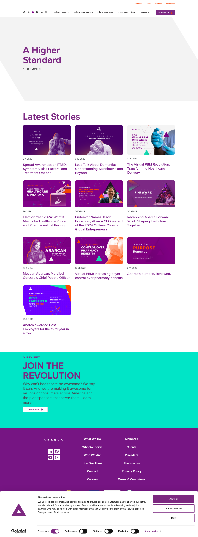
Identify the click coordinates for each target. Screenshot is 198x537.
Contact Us (33, 409)
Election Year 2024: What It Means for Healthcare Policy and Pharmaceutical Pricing (44, 221)
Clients (148, 4)
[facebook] (57, 451)
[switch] (83, 531)
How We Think (92, 463)
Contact (92, 471)
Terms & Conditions (131, 479)
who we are (105, 12)
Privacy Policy (131, 471)
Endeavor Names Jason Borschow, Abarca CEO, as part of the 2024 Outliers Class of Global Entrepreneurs (99, 223)
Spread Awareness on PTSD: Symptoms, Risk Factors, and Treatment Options (45, 169)
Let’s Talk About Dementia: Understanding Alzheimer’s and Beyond (99, 169)
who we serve (83, 12)
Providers (158, 4)
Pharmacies (170, 4)
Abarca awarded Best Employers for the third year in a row (46, 329)
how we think (126, 12)
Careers (92, 479)
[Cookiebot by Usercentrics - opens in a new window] (18, 531)
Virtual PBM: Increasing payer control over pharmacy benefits (99, 276)
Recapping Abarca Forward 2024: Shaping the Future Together (148, 221)
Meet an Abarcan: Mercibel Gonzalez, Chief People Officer (46, 276)
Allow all (173, 499)
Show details (151, 531)
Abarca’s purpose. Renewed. (149, 274)
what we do (62, 12)
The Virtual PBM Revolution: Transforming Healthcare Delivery (148, 168)
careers (144, 12)
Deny (173, 518)
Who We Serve (92, 447)
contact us (163, 12)
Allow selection (174, 508)
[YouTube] (50, 457)
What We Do (92, 439)
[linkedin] (50, 451)
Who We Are (92, 455)
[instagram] (57, 457)
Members (138, 4)
